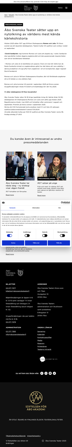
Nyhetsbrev (42, 346)
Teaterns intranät (44, 349)
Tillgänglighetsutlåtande (16, 436)
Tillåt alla (59, 243)
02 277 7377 (11, 288)
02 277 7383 (11, 331)
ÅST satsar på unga (47, 183)
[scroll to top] (67, 442)
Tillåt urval (36, 243)
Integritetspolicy (34, 436)
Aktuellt (11, 15)
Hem (5, 15)
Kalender (41, 334)
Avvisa (13, 243)
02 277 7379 (11, 322)
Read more (10, 195)
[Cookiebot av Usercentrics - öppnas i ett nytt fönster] (62, 202)
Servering (41, 331)
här (56, 2)
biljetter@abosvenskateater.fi (17, 291)
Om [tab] (59, 208)
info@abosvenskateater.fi (16, 334)
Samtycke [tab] (12, 208)
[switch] (27, 235)
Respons (40, 343)
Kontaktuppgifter (44, 337)
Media (39, 340)
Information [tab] (36, 208)
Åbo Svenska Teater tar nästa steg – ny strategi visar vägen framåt (17, 185)
